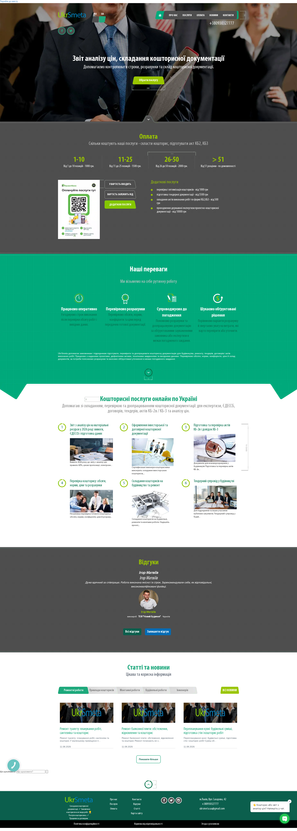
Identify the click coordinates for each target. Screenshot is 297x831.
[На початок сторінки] (148, 784)
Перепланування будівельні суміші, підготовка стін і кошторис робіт (208, 731)
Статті (137, 808)
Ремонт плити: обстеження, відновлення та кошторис (145, 731)
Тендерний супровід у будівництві (214, 481)
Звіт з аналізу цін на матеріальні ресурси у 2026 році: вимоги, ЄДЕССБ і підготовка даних (89, 429)
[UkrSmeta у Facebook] (164, 800)
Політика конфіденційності (86, 823)
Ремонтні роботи (73, 690)
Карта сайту (137, 813)
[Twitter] (71, 31)
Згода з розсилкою (210, 823)
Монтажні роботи (130, 690)
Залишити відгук (158, 632)
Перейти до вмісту (9, 1)
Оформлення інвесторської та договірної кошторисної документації (150, 429)
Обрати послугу (148, 80)
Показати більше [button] (148, 759)
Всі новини (230, 690)
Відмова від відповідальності (148, 823)
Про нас (173, 15)
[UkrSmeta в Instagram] (179, 800)
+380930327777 (221, 23)
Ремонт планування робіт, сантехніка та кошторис (81, 731)
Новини (213, 15)
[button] (13, 765)
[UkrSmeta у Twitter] (171, 800)
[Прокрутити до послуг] (148, 373)
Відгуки (136, 804)
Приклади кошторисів (101, 690)
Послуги (187, 15)
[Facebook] (62, 31)
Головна (161, 15)
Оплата (200, 15)
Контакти (228, 15)
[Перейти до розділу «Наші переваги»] (148, 119)
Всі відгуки (132, 632)
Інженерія (182, 690)
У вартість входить (120, 184)
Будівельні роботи (156, 690)
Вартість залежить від (120, 194)
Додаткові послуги (120, 204)
